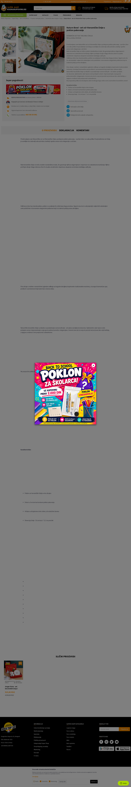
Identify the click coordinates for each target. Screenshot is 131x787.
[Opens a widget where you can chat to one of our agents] (123, 783)
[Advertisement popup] (65, 393)
